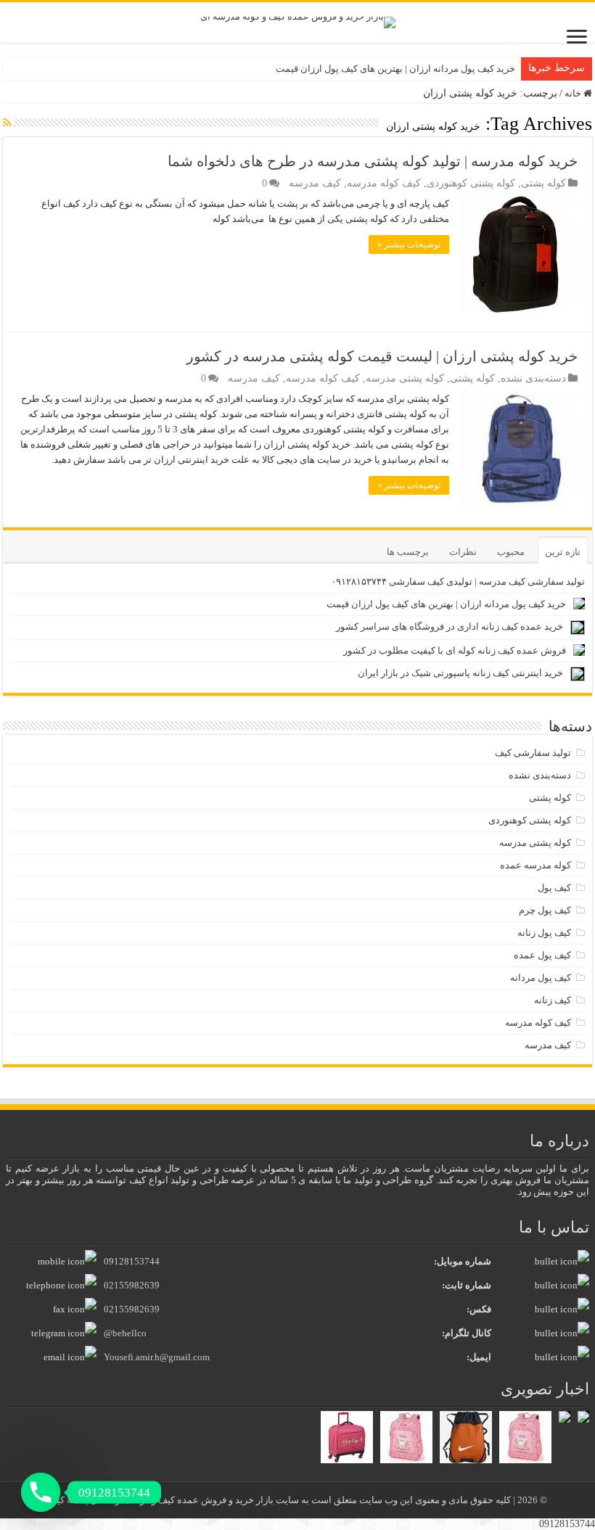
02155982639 (132, 1285)
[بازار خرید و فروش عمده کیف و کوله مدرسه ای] (297, 21)
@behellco (125, 1333)
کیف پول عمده (542, 955)
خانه (574, 93)
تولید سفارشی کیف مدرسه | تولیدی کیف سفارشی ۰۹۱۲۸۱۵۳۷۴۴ (458, 581)
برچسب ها (408, 551)
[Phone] (40, 1492)
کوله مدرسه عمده (535, 865)
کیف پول (554, 887)
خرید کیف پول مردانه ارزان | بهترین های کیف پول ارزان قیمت (395, 68)
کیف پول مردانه (540, 977)
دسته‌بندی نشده (533, 378)
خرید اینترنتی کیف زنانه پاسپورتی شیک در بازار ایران (460, 672)
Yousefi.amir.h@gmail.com (157, 1357)
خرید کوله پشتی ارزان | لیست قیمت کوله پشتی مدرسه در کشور (382, 356)
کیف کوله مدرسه (384, 183)
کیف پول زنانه (544, 932)
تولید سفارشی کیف (533, 752)
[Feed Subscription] (7, 123)
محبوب (511, 551)
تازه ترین (562, 551)
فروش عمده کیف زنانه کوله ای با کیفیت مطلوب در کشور (454, 650)
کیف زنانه (552, 1000)
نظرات (463, 551)
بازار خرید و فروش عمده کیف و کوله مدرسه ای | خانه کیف (162, 1499)
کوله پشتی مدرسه (405, 378)
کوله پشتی (543, 183)
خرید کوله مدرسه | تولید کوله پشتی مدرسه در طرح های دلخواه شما (373, 161)
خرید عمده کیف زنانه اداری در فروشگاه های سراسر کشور (449, 626)
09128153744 (132, 1261)
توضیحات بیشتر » (408, 244)
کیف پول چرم (545, 910)
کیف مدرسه (315, 183)
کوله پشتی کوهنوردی (471, 183)
